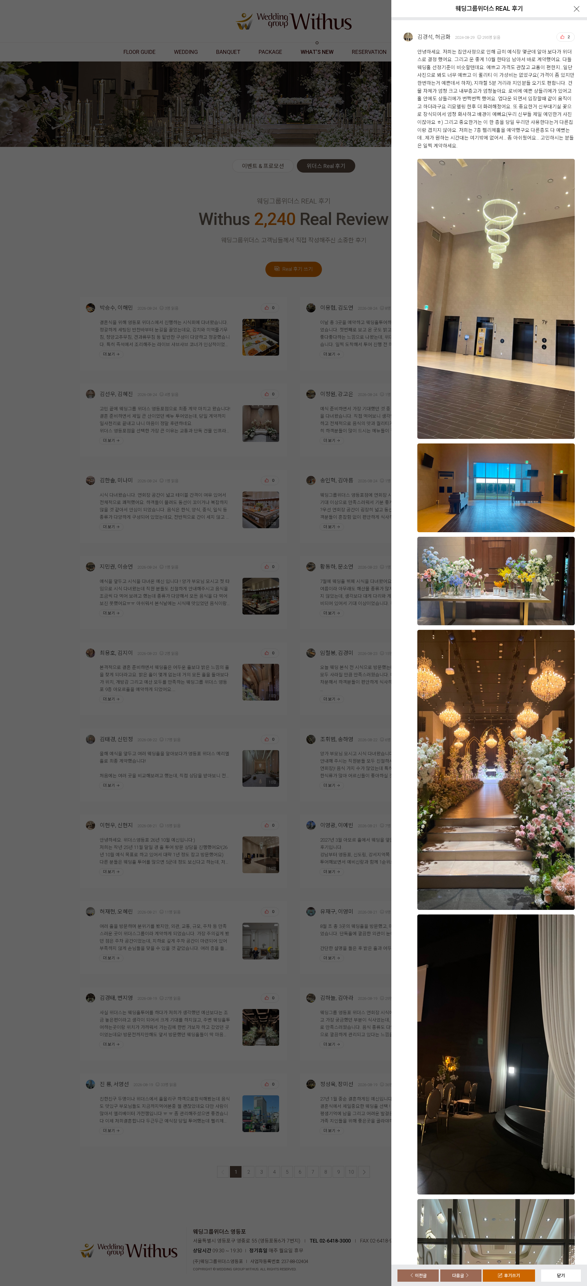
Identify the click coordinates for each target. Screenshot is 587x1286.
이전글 (420, 1275)
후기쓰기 (511, 1275)
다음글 (458, 1275)
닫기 (561, 1275)
